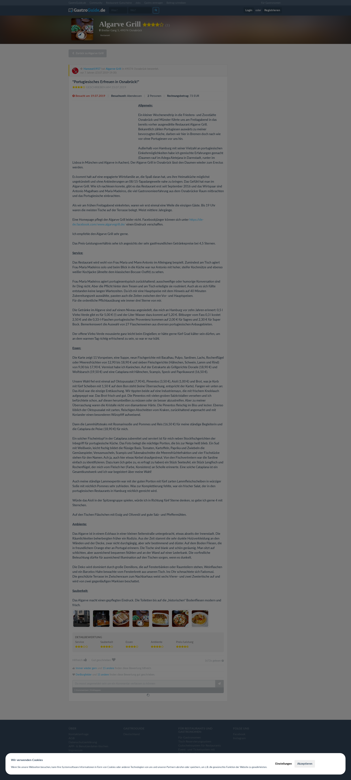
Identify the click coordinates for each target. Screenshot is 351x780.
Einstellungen (283, 763)
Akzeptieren (304, 763)
